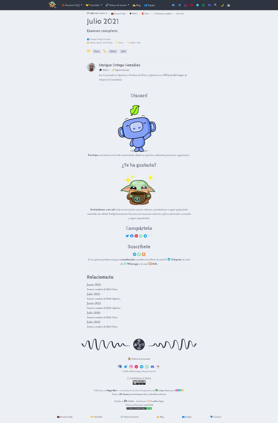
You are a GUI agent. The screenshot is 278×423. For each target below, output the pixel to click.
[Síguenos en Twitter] (179, 5)
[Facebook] (131, 236)
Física (121, 42)
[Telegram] (145, 236)
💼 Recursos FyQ (118, 13)
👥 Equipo (187, 416)
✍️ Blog (160, 416)
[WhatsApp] (140, 236)
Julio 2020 (93, 312)
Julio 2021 (93, 294)
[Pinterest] (136, 236)
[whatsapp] (147, 366)
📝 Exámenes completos (162, 13)
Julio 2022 (93, 322)
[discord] (152, 366)
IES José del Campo (174, 75)
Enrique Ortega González (100, 39)
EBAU (133, 42)
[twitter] (125, 366)
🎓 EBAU (133, 13)
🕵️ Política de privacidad (139, 358)
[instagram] (131, 366)
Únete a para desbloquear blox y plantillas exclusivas (139, 394)
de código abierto (162, 390)
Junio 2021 (94, 284)
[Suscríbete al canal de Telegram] (197, 5)
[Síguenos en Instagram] (185, 5)
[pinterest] (136, 366)
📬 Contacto (215, 416)
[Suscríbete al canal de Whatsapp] (203, 5)
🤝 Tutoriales (96, 416)
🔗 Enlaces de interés (129, 416)
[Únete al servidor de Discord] (209, 5)
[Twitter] (127, 236)
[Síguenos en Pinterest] (191, 5)
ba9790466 (108, 42)
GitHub (130, 401)
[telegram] (141, 366)
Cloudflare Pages (156, 401)
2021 (139, 42)
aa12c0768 (148, 404)
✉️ (150, 236)
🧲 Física (145, 13)
